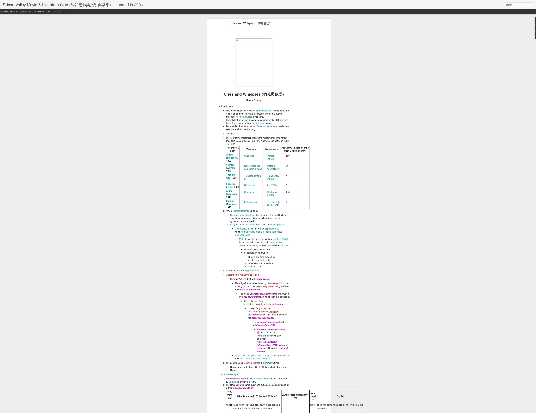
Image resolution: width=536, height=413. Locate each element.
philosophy (272, 228)
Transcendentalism (252, 177)
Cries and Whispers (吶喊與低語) (250, 23)
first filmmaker (252, 215)
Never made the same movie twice (253, 167)
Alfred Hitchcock (231, 156)
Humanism (249, 192)
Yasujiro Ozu (230, 176)
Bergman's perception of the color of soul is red (258, 355)
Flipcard (13, 11)
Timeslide (61, 11)
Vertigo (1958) (270, 157)
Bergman (234, 215)
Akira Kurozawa (231, 192)
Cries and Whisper (266, 126)
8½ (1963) (272, 185)
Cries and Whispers (261, 378)
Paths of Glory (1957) (273, 167)
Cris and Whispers (261, 358)
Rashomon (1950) (272, 193)
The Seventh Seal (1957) (273, 203)
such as (284, 245)
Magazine (23, 11)
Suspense (249, 155)
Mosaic (32, 11)
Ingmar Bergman (263, 110)
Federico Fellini (231, 185)
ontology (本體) (280, 239)
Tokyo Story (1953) (273, 177)
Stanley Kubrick (230, 166)
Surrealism (249, 185)
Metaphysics (250, 202)
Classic (4, 11)
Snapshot (50, 11)
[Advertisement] (306, 66)
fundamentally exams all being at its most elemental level (258, 233)
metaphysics (246, 116)
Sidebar (41, 11)
